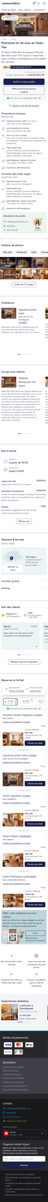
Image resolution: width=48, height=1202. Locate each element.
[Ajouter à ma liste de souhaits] (45, 17)
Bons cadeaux (25, 10)
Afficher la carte (13, 568)
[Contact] (34, 3)
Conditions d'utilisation (13, 1082)
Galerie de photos (39, 33)
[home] (16, 3)
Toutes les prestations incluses (16, 722)
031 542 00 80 (12, 230)
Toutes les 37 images (24, 284)
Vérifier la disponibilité (24, 81)
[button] (13, 739)
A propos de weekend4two (15, 1086)
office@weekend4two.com (17, 222)
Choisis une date (16, 691)
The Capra (32, 121)
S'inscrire (24, 1165)
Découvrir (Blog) (10, 1070)
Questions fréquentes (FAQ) (15, 1089)
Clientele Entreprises (12, 1074)
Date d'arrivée (14, 688)
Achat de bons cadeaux (13, 1067)
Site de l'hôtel (31, 565)
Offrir (35, 933)
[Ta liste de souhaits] (38, 3)
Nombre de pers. (36, 688)
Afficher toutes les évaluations (24, 662)
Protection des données (13, 1078)
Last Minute (39, 10)
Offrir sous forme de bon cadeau (24, 90)
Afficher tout (24, 521)
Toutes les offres (8, 10)
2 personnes (35, 691)
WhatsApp (11, 226)
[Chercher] (44, 3)
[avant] (43, 702)
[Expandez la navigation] (45, 9)
